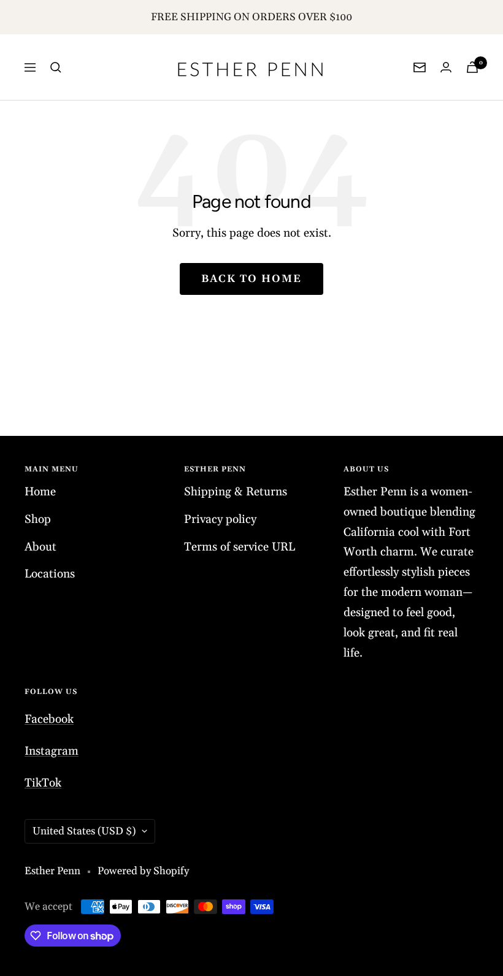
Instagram (52, 751)
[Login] (445, 67)
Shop (38, 519)
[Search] (55, 67)
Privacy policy (220, 519)
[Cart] (472, 67)
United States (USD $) (84, 831)
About (40, 546)
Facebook (49, 719)
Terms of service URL (239, 546)
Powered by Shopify (143, 871)
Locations (50, 573)
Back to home (251, 279)
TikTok (43, 783)
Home (40, 491)
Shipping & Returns (235, 491)
